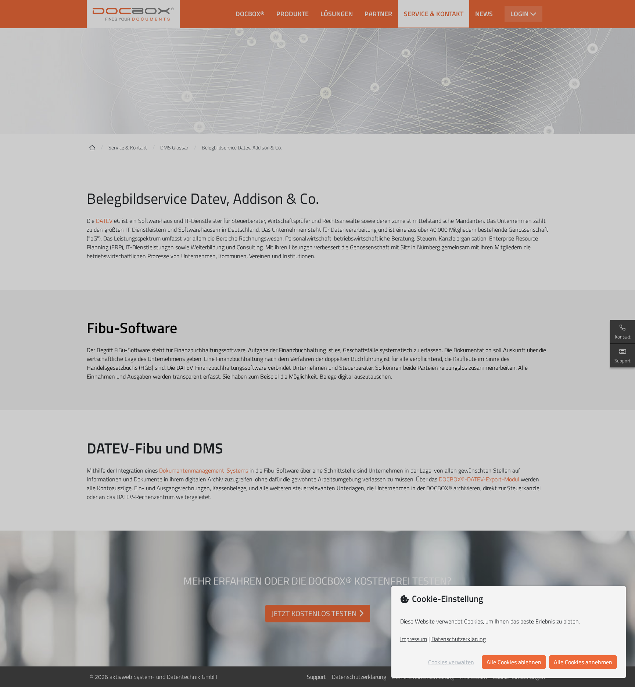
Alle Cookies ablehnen (514, 662)
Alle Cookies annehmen (583, 662)
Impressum (413, 638)
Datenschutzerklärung (458, 638)
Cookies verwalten (451, 662)
